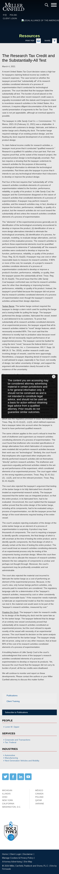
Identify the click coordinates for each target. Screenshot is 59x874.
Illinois (6, 794)
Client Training (13, 701)
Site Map (28, 861)
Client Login (10, 18)
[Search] (46, 5)
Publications (12, 695)
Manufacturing (11, 758)
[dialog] (29, 396)
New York (7, 800)
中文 (5, 15)
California (8, 803)
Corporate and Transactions (17, 740)
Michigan (7, 790)
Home (5, 854)
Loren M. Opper (12, 727)
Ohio (4, 797)
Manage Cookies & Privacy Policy (17, 858)
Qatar (38, 800)
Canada (39, 794)
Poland (39, 797)
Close (53, 376)
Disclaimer (28, 854)
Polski (13, 15)
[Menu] (53, 6)
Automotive (10, 755)
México (39, 790)
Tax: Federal (10, 742)
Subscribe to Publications (16, 712)
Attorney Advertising (12, 861)
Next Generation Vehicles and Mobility (22, 760)
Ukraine (39, 803)
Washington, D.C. (11, 807)
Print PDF (29, 41)
